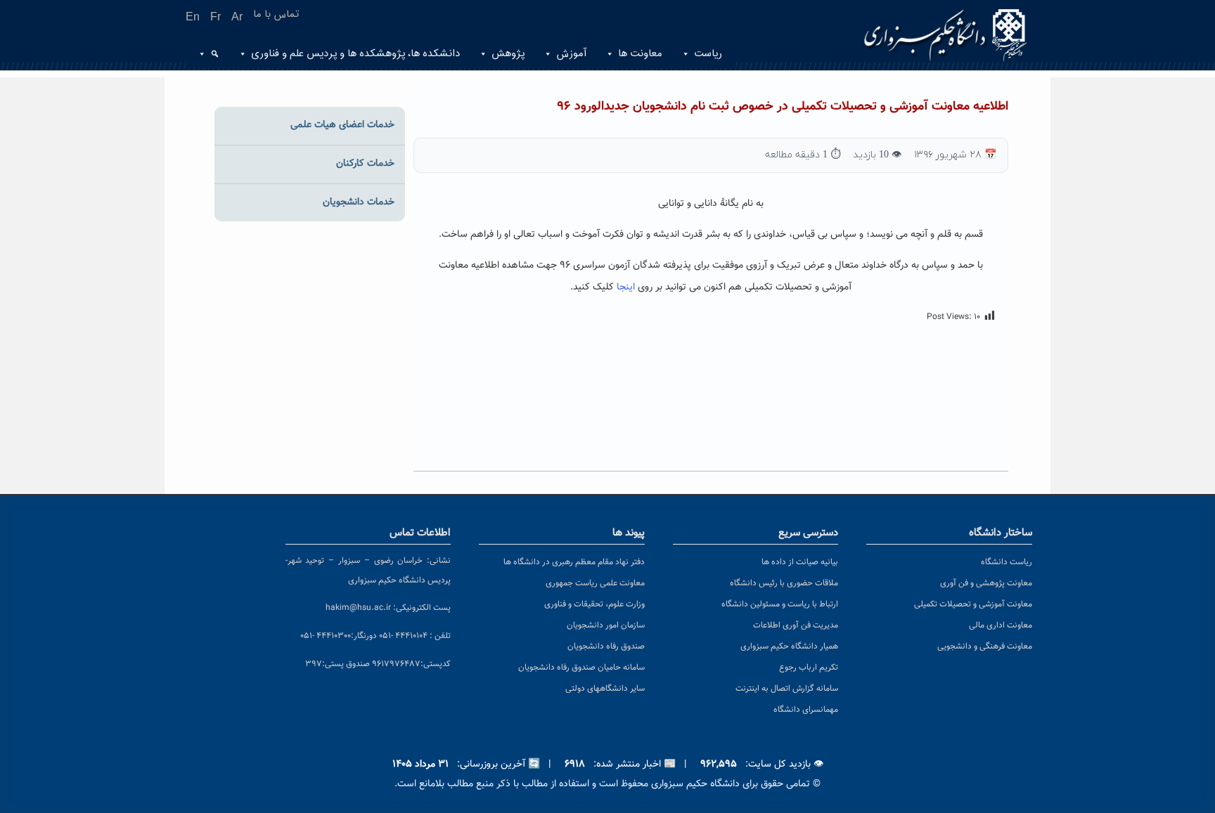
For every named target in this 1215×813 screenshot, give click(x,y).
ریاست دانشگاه (1006, 562)
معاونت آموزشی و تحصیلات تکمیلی (973, 604)
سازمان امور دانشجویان (606, 625)
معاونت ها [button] (640, 54)
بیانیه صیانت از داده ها (799, 562)
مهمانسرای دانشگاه (805, 709)
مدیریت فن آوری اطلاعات (795, 625)
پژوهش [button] (508, 54)
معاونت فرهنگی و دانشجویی (984, 646)
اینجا (624, 287)
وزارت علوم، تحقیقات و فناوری (594, 604)
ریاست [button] (708, 54)
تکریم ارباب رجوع (808, 667)
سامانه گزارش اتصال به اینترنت (786, 688)
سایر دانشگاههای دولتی (605, 688)
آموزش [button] (571, 54)
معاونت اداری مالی (1000, 625)
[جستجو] (213, 54)
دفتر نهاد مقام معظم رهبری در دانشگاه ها (574, 562)
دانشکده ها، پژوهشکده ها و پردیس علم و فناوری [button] (355, 54)
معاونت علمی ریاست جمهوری (595, 583)
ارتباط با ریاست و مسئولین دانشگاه (779, 604)
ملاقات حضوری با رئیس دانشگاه (784, 583)
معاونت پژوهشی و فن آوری (986, 583)
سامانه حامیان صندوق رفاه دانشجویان (581, 667)
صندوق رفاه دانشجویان (606, 646)
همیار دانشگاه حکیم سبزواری (789, 646)
